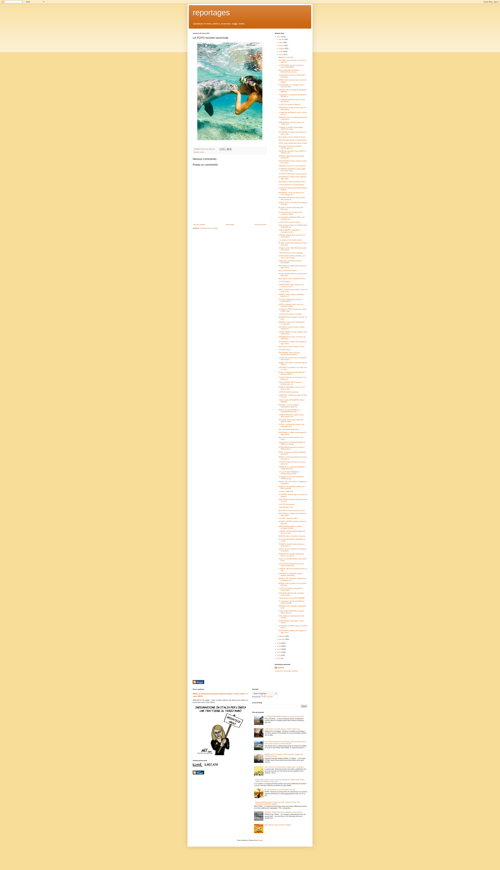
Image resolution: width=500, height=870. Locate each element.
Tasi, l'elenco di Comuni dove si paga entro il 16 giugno (284, 767)
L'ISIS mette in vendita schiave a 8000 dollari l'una (282, 729)
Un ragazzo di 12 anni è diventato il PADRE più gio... (291, 477)
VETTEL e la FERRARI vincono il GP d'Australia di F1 (292, 425)
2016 (279, 643)
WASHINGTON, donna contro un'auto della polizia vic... (292, 198)
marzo (281, 55)
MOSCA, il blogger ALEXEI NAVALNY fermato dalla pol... (292, 373)
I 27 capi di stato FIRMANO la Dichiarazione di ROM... (289, 473)
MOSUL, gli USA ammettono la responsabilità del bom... (289, 411)
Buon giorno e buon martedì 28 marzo (292, 279)
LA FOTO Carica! (284, 350)
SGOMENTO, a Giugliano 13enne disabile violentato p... (290, 574)
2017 (279, 37)
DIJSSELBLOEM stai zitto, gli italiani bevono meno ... (291, 594)
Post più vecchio (260, 224)
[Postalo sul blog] (223, 149)
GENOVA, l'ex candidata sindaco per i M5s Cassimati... (292, 487)
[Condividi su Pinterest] (230, 149)
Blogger (260, 840)
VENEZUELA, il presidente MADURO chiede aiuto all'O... (292, 468)
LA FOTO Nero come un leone (289, 222)
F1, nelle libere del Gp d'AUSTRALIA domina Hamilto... (291, 602)
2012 (279, 655)
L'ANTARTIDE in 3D (286, 507)
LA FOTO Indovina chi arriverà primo (291, 185)
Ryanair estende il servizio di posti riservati (280, 790)
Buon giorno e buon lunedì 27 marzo (292, 347)
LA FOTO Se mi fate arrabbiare (289, 104)
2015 (279, 646)
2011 (279, 658)
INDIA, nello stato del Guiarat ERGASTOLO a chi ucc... (289, 71)
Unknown (280, 668)
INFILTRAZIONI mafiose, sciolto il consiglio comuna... (290, 527)
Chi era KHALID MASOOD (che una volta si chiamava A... (291, 565)
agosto (281, 39)
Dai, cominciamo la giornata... (289, 429)
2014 (279, 649)
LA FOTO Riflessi (285, 282)
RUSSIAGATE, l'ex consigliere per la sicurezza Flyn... (291, 86)
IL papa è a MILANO (286, 491)
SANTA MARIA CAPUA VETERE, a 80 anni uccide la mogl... (292, 257)
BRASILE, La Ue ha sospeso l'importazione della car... (289, 406)
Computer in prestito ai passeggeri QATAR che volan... (291, 128)
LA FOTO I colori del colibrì (288, 518)
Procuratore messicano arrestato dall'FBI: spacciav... (290, 147)
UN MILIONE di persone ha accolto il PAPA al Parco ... (292, 448)
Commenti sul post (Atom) (209, 228)
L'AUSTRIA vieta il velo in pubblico (291, 253)
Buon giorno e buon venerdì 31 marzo (292, 137)
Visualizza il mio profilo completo (286, 671)
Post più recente (199, 224)
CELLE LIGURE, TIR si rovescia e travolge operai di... (290, 383)
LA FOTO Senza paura (287, 504)
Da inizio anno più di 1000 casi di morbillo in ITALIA (290, 213)
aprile (281, 52)
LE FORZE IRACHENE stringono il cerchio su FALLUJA (284, 716)
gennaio (282, 639)
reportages (211, 12)
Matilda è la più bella (286, 57)
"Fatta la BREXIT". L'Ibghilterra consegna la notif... (289, 231)
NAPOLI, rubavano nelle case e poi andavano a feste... (291, 305)
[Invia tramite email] (220, 149)
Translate (269, 697)
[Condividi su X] (225, 149)
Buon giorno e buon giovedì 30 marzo (292, 182)
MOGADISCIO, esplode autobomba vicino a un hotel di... (291, 555)
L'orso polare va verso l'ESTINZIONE (292, 598)
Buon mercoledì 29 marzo (288, 270)
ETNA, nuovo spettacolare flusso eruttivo (293, 143)
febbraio (282, 636)
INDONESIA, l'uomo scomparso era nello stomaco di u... (291, 193)
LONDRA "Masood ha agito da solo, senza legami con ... (291, 416)
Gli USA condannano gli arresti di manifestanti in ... (290, 300)
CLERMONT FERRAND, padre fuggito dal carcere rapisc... (292, 170)
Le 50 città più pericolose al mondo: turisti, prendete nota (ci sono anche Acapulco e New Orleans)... (286, 742)
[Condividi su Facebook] (228, 149)
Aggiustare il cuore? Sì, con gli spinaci (292, 166)
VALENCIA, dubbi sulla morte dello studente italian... (291, 420)
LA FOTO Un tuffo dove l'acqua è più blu (293, 174)
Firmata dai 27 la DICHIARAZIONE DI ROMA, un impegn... (292, 443)
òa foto (202, 152)
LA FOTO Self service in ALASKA (290, 314)
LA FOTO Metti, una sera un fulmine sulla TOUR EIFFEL (291, 66)
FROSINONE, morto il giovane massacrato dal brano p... (289, 353)
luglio (281, 42)
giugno (281, 45)
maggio (282, 48)
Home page (230, 224)
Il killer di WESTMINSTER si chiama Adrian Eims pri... (291, 612)
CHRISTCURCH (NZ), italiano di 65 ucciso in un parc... (291, 285)
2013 (279, 652)
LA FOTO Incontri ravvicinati (288, 392)
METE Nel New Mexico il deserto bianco (293, 140)
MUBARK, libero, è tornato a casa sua (292, 536)
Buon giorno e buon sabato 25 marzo (292, 510)
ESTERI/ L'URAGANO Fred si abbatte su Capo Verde (283, 812)
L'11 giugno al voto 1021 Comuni (290, 240)
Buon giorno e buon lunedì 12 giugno (278, 825)
